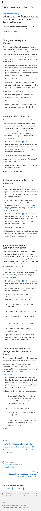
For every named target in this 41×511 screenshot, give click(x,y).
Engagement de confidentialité (9, 507)
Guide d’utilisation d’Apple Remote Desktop (20, 7)
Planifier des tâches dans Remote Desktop (18, 444)
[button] (11, 14)
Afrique (3, 502)
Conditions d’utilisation (24, 507)
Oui (8, 488)
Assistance (9, 493)
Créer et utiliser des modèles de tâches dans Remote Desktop (19, 451)
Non (19, 488)
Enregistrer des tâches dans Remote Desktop (19, 447)
